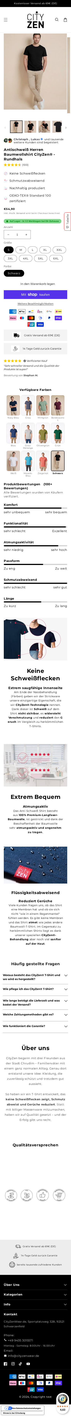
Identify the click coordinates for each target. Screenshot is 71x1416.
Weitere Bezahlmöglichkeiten (36, 303)
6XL (56, 258)
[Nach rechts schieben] (66, 128)
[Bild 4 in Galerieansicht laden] (58, 127)
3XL (10, 258)
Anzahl (8, 227)
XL (45, 250)
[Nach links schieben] (5, 128)
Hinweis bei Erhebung (14, 1413)
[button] (57, 20)
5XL (40, 258)
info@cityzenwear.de (23, 1356)
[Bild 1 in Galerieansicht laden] (16, 127)
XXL (59, 250)
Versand (20, 213)
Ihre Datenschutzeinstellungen (26, 1408)
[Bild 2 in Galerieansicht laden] (30, 127)
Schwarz (14, 273)
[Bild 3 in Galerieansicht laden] (44, 127)
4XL (25, 258)
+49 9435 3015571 (20, 1340)
